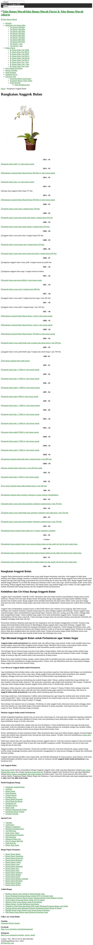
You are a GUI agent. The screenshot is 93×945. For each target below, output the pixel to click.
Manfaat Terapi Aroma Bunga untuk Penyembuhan (23, 902)
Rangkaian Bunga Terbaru (14, 812)
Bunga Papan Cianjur (13, 862)
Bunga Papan (10, 48)
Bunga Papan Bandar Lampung (16, 879)
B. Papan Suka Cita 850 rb (19, 60)
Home (3, 89)
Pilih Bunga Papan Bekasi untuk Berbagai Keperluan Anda (26, 912)
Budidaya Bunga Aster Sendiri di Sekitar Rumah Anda (25, 894)
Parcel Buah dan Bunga (13, 68)
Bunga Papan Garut (12, 864)
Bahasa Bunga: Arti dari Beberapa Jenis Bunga (22, 904)
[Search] (2, 2)
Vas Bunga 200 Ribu (17, 27)
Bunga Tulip (9, 807)
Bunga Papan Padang (13, 883)
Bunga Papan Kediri (12, 877)
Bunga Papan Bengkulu (14, 881)
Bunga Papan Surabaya (13, 872)
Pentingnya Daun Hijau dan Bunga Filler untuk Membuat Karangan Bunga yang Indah (36, 906)
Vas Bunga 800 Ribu (17, 40)
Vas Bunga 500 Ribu (17, 33)
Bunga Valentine (11, 70)
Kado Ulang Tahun (12, 833)
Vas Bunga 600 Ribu (17, 36)
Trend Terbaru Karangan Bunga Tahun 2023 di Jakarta (25, 900)
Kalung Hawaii (10, 795)
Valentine (8, 823)
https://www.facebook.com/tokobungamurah (17, 929)
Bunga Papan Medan (13, 885)
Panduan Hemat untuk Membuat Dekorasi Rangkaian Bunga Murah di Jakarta (33, 908)
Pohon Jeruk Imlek (12, 845)
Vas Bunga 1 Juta (16, 44)
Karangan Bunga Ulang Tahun (21, 81)
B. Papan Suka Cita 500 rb (19, 52)
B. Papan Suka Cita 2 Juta (19, 66)
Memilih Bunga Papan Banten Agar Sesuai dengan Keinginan (27, 910)
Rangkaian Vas (10, 803)
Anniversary (9, 825)
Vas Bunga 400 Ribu (17, 31)
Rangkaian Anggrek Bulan (15, 787)
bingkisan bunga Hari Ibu (34, 772)
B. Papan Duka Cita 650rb (19, 54)
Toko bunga (5, 770)
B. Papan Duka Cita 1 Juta (19, 64)
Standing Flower (11, 74)
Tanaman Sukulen (11, 814)
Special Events (10, 77)
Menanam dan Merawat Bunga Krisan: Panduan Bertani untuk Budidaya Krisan (34, 898)
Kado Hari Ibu (15, 83)
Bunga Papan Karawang (14, 858)
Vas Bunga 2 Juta (16, 46)
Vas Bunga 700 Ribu (17, 38)
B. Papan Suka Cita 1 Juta (19, 62)
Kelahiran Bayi (10, 797)
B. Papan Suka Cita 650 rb (19, 56)
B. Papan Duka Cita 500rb (19, 50)
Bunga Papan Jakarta (13, 854)
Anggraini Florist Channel (10, 923)
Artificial (8, 789)
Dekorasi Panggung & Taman (16, 810)
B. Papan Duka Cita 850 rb (19, 58)
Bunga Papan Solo (12, 868)
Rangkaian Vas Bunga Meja (15, 25)
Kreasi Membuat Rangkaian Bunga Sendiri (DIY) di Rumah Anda (29, 896)
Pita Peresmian (10, 837)
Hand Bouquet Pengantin (14, 835)
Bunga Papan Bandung (13, 860)
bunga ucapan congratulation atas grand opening (24, 774)
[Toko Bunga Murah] (9, 19)
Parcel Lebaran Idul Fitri (14, 841)
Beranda (8, 23)
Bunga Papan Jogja (12, 870)
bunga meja (87, 735)
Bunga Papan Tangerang (14, 856)
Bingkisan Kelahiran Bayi (14, 829)
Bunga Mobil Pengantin (14, 799)
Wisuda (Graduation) (12, 827)
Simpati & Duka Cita (13, 839)
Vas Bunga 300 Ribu (17, 29)
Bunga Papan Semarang (14, 866)
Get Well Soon (10, 831)
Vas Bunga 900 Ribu (17, 42)
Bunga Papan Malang (13, 875)
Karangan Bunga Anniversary (20, 79)
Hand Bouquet (10, 72)
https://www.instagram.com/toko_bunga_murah (18, 935)
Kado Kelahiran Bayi (22, 85)
